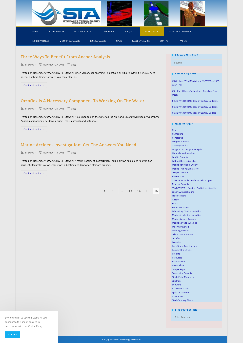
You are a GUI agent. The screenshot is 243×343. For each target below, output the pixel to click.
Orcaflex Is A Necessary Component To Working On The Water (82, 100)
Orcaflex (176, 238)
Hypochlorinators (180, 207)
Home (35, 31)
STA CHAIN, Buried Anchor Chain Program (192, 180)
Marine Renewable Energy (185, 164)
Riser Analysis (98, 40)
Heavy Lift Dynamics (180, 31)
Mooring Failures (180, 230)
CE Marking (177, 133)
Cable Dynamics (141, 40)
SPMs (119, 40)
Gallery (175, 199)
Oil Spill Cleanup (180, 172)
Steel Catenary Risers (182, 300)
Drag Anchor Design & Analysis (187, 149)
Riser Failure (178, 265)
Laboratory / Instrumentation (186, 211)
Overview (176, 242)
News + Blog (152, 31)
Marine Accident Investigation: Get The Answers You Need (78, 144)
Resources (177, 257)
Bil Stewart (30, 64)
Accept (12, 334)
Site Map (176, 280)
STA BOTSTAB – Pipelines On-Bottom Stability (194, 188)
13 (130, 191)
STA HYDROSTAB (180, 288)
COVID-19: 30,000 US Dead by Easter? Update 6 (195, 100)
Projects (130, 31)
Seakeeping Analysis (182, 273)
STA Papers (177, 296)
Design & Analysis (84, 31)
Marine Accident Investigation (186, 215)
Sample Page (178, 269)
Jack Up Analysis (180, 156)
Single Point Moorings (183, 277)
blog (73, 64)
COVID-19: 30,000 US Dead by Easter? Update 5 (195, 106)
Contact (164, 40)
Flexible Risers (179, 195)
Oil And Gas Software (182, 234)
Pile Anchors (178, 176)
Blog (174, 130)
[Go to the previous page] (104, 191)
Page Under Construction (184, 245)
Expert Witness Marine (183, 191)
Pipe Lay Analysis (180, 184)
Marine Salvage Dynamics (184, 218)
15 (147, 191)
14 (139, 191)
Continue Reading (35, 84)
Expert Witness (40, 40)
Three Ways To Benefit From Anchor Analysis (65, 56)
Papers (183, 40)
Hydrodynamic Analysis (183, 153)
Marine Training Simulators (185, 168)
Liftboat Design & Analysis (184, 160)
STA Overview (56, 31)
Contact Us (177, 137)
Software (109, 31)
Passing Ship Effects (181, 249)
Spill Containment (181, 292)
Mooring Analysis (70, 40)
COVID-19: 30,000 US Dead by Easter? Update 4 (195, 112)
